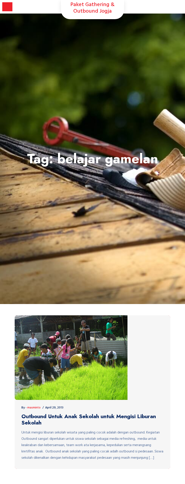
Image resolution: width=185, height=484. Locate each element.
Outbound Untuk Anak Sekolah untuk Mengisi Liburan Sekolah (88, 419)
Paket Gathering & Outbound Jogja (92, 8)
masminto (34, 407)
